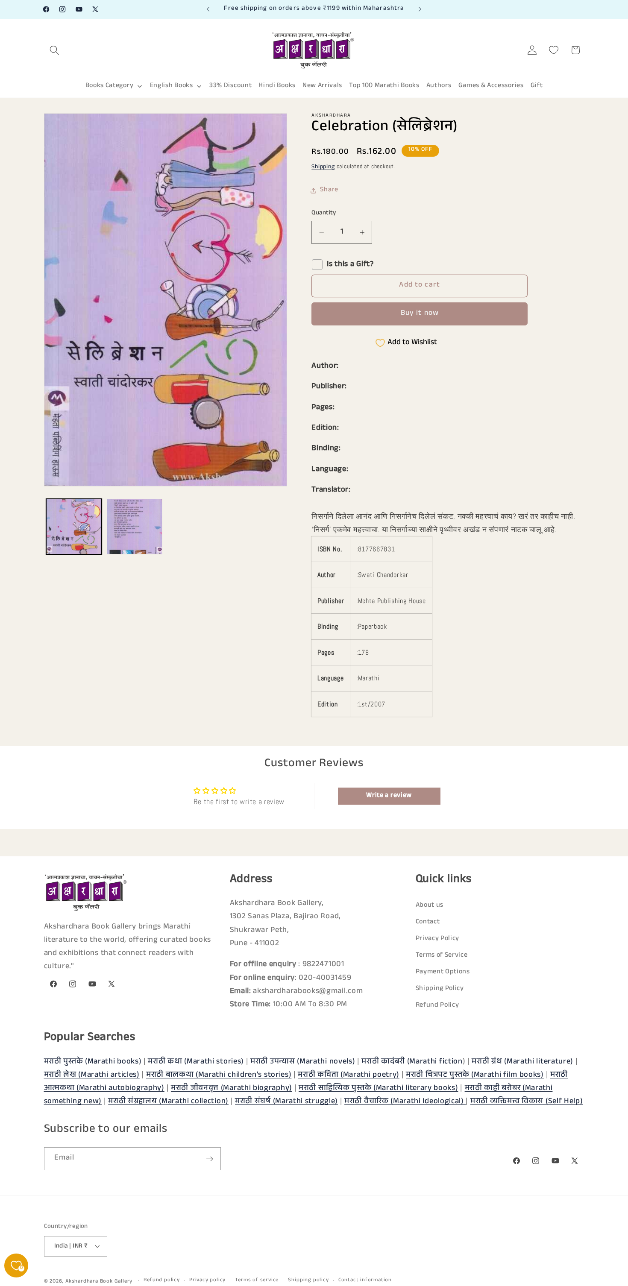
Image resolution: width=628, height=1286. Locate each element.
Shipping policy (308, 1280)
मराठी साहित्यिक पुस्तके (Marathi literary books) (378, 1088)
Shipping (323, 167)
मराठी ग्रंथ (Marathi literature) (522, 1062)
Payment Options (443, 972)
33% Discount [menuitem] (230, 86)
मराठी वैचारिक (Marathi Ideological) (405, 1102)
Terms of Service (442, 956)
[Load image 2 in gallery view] (134, 526)
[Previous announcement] (208, 9)
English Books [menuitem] (171, 86)
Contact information (365, 1280)
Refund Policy (437, 1006)
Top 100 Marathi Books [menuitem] (384, 86)
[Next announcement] (420, 9)
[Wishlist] (554, 50)
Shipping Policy (440, 989)
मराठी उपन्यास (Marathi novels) (302, 1062)
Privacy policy (207, 1280)
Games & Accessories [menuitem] (491, 86)
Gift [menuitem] (537, 86)
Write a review (389, 795)
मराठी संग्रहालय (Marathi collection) (168, 1102)
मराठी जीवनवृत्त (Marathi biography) (231, 1088)
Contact (428, 923)
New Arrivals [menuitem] (322, 86)
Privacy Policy (438, 939)
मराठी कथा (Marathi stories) (196, 1062)
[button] (55, 50)
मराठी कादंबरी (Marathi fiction (411, 1062)
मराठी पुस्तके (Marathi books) (93, 1062)
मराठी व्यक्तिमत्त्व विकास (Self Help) (526, 1102)
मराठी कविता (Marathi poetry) (348, 1075)
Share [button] (329, 190)
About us (430, 906)
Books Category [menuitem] (109, 86)
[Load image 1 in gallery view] (74, 526)
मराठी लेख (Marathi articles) (92, 1075)
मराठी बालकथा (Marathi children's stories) (219, 1075)
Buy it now (420, 314)
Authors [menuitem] (439, 86)
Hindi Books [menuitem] (277, 86)
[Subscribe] (209, 1159)
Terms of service (257, 1280)
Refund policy (161, 1280)
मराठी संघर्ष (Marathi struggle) (286, 1102)
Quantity (323, 213)
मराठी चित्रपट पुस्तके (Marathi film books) (475, 1075)
